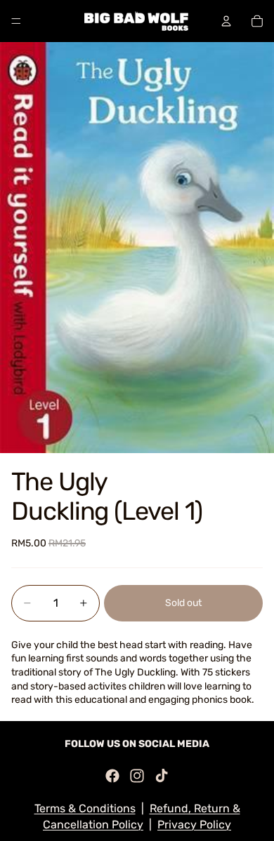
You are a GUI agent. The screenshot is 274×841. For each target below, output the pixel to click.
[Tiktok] (161, 775)
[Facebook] (112, 775)
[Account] (226, 21)
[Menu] (16, 21)
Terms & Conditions (85, 808)
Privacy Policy (194, 824)
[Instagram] (137, 775)
